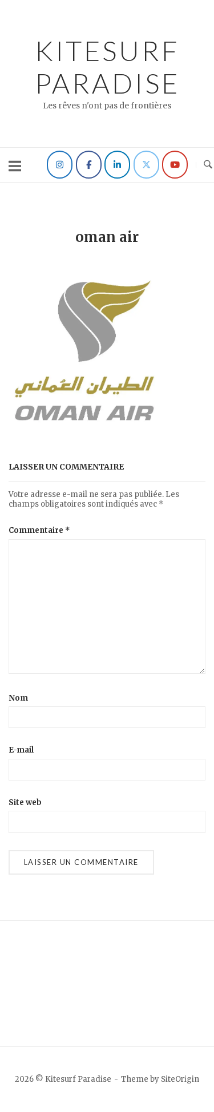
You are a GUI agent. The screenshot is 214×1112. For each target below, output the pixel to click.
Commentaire (39, 530)
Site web (25, 802)
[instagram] (59, 165)
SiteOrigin (180, 1079)
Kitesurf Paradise (107, 66)
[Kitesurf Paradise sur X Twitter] (146, 165)
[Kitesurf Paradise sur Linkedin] (117, 165)
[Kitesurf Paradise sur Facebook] (89, 165)
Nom (18, 698)
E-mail (21, 750)
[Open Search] (208, 165)
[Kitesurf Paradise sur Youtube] (175, 165)
